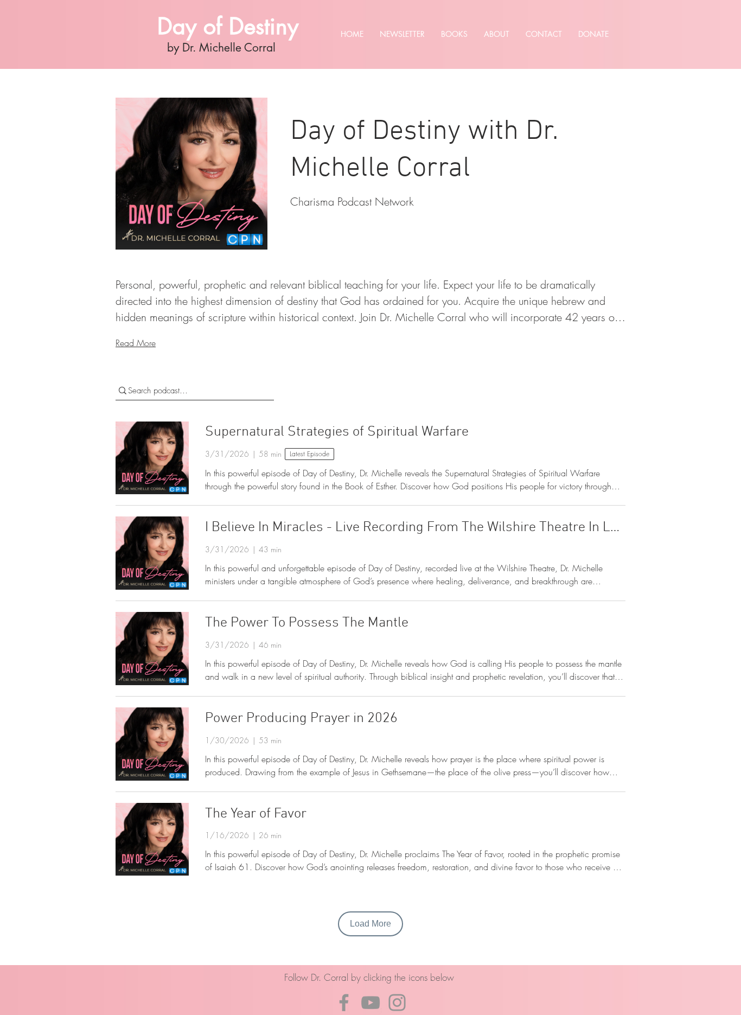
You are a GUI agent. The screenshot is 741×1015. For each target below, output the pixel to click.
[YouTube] (370, 1002)
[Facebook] (344, 1002)
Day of (193, 26)
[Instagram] (397, 1002)
